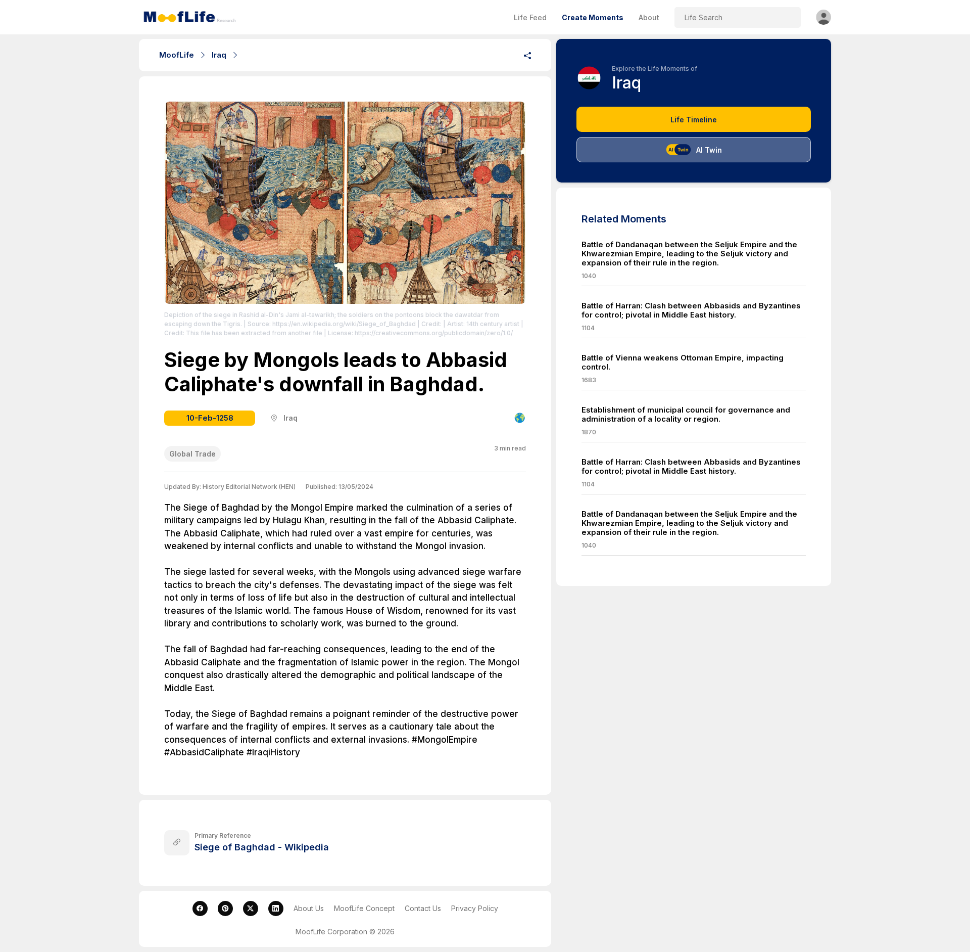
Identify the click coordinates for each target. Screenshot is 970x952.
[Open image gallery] (345, 203)
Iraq (219, 55)
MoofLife (176, 55)
